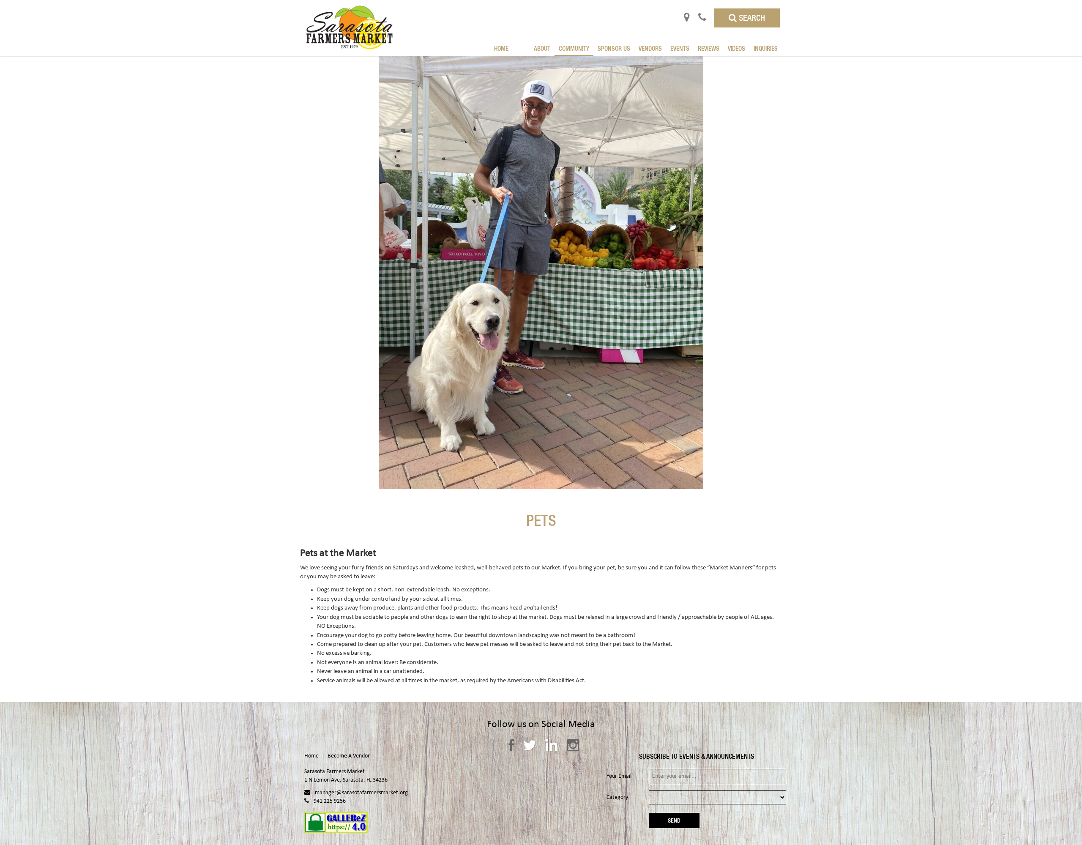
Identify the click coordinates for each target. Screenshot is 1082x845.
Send (674, 820)
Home (501, 48)
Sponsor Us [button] (614, 48)
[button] (525, 43)
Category (617, 797)
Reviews (708, 48)
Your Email (619, 776)
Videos (736, 48)
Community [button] (574, 48)
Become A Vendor (349, 756)
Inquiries (766, 48)
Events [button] (679, 48)
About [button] (542, 48)
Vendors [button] (650, 48)
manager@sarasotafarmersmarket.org (361, 793)
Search (751, 17)
